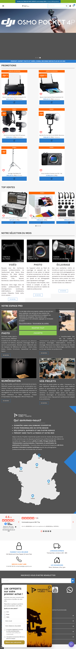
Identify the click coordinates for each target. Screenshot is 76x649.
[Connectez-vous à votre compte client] (71, 5)
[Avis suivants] (73, 522)
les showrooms (57, 565)
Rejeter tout (38, 328)
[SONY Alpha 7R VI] (38, 251)
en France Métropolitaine (38, 1)
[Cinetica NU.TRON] (12, 251)
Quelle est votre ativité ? (11, 608)
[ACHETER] (14, 102)
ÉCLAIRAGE (63, 264)
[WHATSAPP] (70, 590)
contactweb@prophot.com (23, 566)
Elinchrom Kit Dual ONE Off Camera (14, 135)
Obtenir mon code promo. (13, 642)
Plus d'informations (25, 323)
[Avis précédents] (18, 522)
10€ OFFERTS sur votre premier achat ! (13, 591)
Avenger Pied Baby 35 (14, 173)
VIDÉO (12, 264)
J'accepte (38, 333)
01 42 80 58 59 (10, 566)
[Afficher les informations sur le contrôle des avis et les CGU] (15, 527)
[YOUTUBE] (57, 590)
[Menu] (3, 6)
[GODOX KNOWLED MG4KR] (63, 251)
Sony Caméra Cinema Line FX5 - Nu (51, 173)
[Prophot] (25, 6)
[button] (36, 57)
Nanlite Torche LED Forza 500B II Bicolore (51, 135)
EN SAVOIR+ (13, 299)
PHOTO (38, 264)
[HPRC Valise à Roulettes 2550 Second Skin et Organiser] (14, 204)
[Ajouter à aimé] (3, 94)
